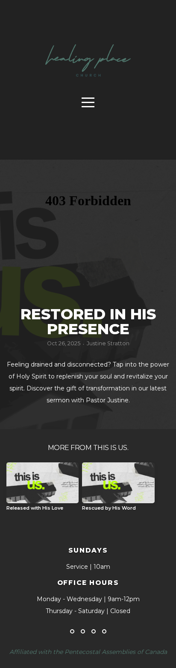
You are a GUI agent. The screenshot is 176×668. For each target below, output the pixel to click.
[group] (42, 489)
